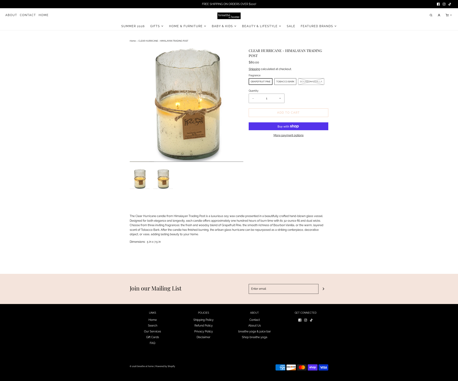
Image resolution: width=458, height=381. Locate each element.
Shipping (254, 69)
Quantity (254, 90)
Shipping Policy (203, 320)
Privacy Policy (203, 331)
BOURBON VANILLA (311, 81)
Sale (291, 26)
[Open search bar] (431, 15)
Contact (254, 320)
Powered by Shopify (165, 366)
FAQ (152, 343)
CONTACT (28, 15)
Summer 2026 (133, 26)
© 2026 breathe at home (142, 366)
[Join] (323, 289)
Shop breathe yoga (254, 337)
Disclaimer (203, 337)
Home (133, 41)
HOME (44, 15)
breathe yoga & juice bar (254, 331)
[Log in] (439, 15)
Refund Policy (203, 325)
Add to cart (288, 112)
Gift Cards (152, 337)
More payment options (289, 135)
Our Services (152, 331)
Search (152, 325)
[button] (140, 179)
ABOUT (11, 15)
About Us (254, 325)
